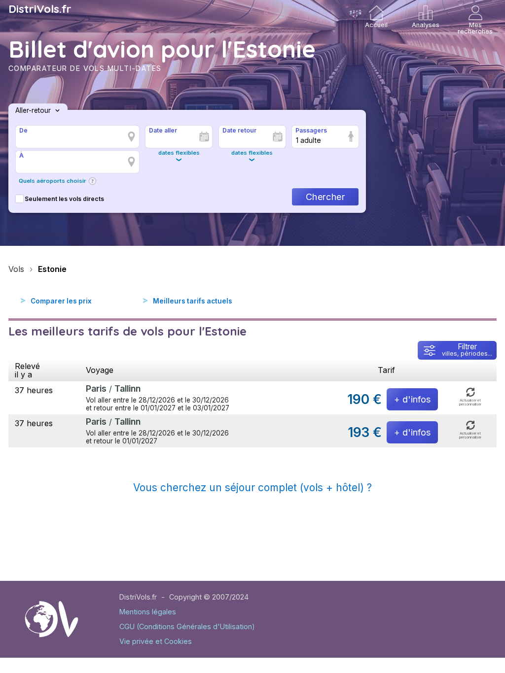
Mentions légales (147, 611)
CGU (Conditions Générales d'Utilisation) (187, 626)
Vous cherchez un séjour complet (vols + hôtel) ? (252, 487)
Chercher (325, 197)
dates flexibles (179, 152)
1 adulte (308, 140)
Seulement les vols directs (64, 198)
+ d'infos (412, 399)
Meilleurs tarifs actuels (192, 301)
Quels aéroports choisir (52, 180)
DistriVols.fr (40, 9)
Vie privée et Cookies (155, 641)
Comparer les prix (61, 301)
